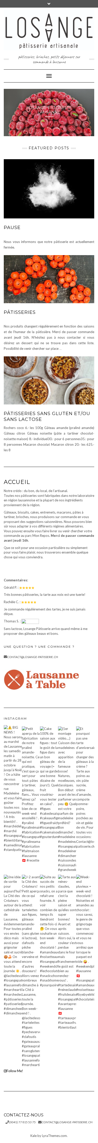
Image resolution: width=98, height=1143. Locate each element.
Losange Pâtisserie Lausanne (49, 110)
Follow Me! (15, 1071)
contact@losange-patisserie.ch (32, 657)
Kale (33, 1136)
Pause (12, 227)
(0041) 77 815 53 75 (22, 1122)
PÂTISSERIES (20, 312)
